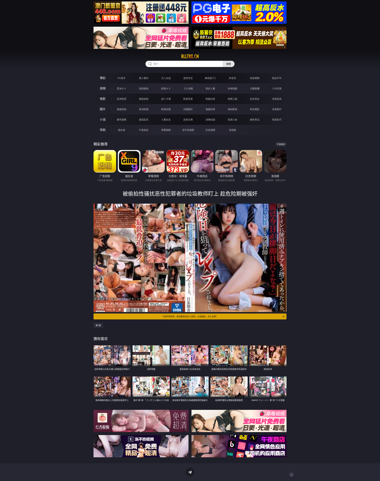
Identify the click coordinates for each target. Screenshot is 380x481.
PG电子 (122, 78)
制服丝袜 (210, 98)
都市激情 (121, 119)
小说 (103, 120)
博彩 (103, 78)
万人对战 (166, 78)
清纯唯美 (232, 109)
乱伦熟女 (254, 98)
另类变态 (277, 98)
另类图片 (277, 109)
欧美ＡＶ (166, 88)
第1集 (98, 325)
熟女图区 (254, 109)
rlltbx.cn (190, 56)
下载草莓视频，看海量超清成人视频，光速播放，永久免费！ (190, 316)
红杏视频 (210, 130)
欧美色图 (166, 109)
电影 (103, 99)
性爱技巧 (277, 119)
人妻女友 (166, 119)
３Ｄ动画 (188, 88)
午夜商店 (143, 130)
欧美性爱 (188, 98)
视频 (103, 88)
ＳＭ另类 (277, 88)
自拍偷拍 (143, 88)
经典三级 (232, 98)
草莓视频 (166, 130)
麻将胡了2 (210, 78)
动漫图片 (188, 109)
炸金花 (232, 78)
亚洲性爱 (121, 98)
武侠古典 (188, 119)
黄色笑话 (254, 119)
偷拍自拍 (143, 98)
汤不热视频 (188, 130)
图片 (103, 109)
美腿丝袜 (210, 109)
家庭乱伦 (143, 119)
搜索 (228, 64)
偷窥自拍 (121, 109)
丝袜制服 (232, 88)
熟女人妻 (210, 88)
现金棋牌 (254, 78)
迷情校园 (210, 119)
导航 (103, 130)
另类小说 (232, 119)
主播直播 (254, 88)
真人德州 (143, 78)
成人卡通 (166, 98)
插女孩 (121, 130)
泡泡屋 (232, 130)
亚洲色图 (143, 109)
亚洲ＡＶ (121, 88)
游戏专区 (188, 78)
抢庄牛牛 (277, 78)
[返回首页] (291, 474)
